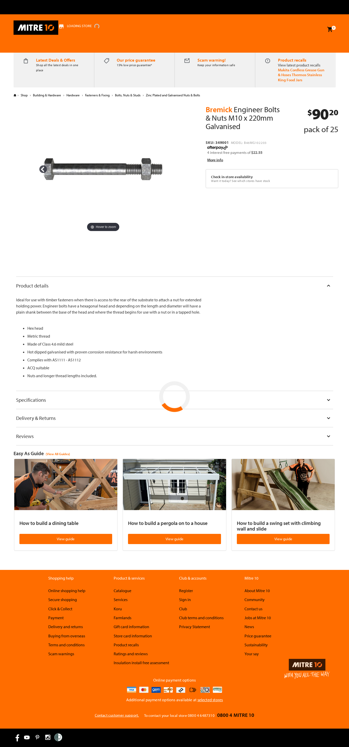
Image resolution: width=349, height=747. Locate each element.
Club (183, 608)
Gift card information (131, 626)
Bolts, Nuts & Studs (127, 95)
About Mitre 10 (257, 590)
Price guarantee (258, 635)
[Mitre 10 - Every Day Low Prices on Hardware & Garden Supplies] (36, 27)
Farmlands (122, 617)
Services (120, 599)
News (249, 626)
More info (215, 159)
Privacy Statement (194, 626)
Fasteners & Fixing (97, 95)
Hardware (73, 95)
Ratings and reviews (131, 653)
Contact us (253, 608)
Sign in (185, 599)
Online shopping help (66, 590)
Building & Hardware (47, 95)
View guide (66, 538)
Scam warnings (61, 653)
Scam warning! (211, 60)
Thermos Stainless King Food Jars (300, 77)
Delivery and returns (65, 626)
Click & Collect (60, 608)
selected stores (210, 699)
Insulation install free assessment (141, 662)
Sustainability (256, 644)
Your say (252, 653)
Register (186, 590)
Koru (118, 608)
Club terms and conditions (201, 617)
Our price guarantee (136, 60)
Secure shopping (62, 599)
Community (255, 599)
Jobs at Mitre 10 (258, 617)
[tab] (174, 286)
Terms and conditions (66, 644)
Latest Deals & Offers (55, 60)
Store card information (133, 635)
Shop (24, 95)
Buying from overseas (66, 635)
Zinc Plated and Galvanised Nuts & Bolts (172, 95)
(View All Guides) (58, 454)
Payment (56, 617)
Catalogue (122, 590)
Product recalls (292, 60)
